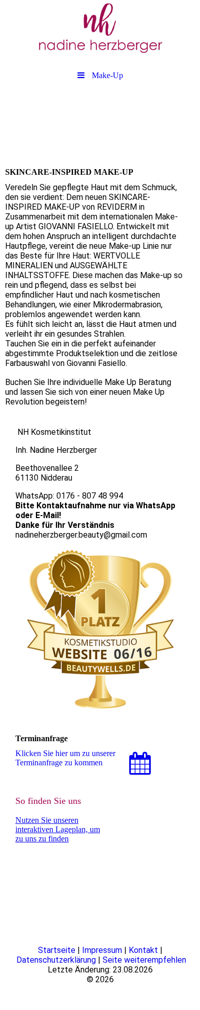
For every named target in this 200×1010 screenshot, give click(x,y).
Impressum (102, 950)
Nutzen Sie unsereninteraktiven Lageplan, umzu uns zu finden (57, 829)
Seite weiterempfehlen (144, 960)
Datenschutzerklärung (56, 960)
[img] (100, 28)
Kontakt (143, 950)
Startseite (56, 950)
